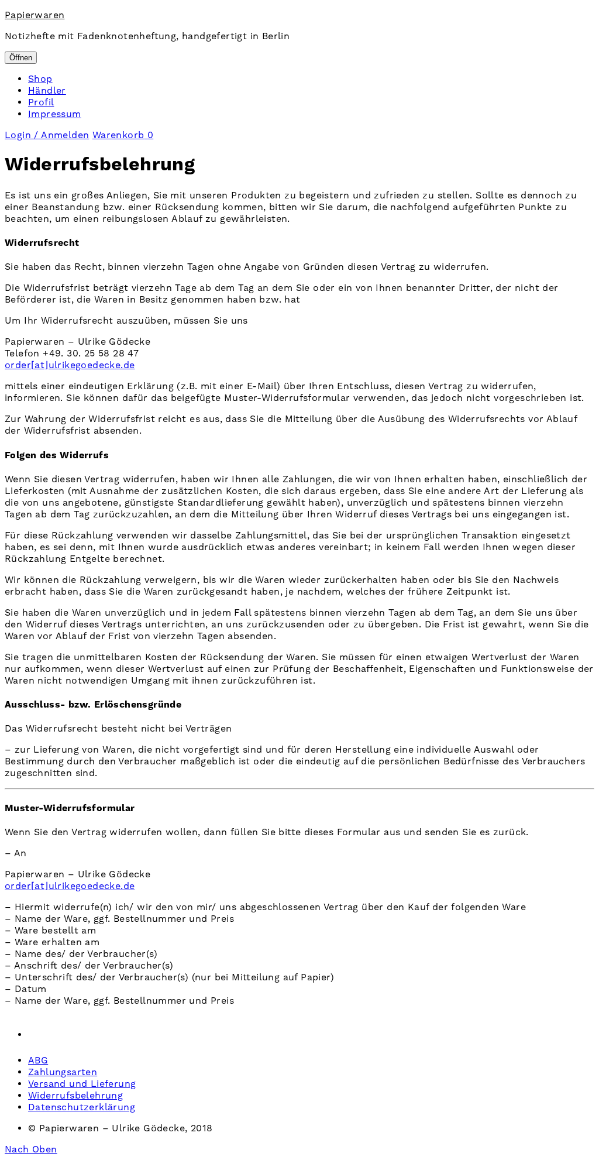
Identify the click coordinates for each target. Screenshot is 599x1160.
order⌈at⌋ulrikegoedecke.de (70, 365)
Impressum (54, 114)
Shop (40, 79)
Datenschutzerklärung (81, 1107)
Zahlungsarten (62, 1072)
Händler (47, 91)
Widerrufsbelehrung (75, 1095)
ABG (38, 1060)
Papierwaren (34, 15)
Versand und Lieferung (82, 1084)
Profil (41, 102)
